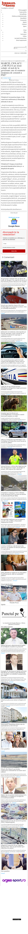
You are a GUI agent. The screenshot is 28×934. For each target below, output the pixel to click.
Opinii (25, 22)
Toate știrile (23, 12)
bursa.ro (18, 209)
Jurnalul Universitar (21, 38)
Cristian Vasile (7, 78)
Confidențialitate (14, 930)
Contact (4, 930)
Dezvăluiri (23, 18)
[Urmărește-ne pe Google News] (14, 222)
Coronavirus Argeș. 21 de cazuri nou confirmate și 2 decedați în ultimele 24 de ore (13, 99)
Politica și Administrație (19, 16)
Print (25, 30)
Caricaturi (24, 34)
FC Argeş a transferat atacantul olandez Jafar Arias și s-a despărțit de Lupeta (12, 166)
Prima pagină (23, 10)
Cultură (24, 24)
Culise (25, 36)
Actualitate (23, 14)
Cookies (23, 930)
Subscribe (14, 251)
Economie (23, 20)
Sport (25, 26)
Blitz (25, 32)
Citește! (9, 286)
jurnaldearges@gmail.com (13, 890)
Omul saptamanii (21, 40)
